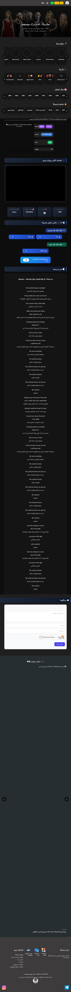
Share (14, 212)
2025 (63, 110)
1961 (30, 95)
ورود (62, 3)
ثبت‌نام (56, 3)
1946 (57, 95)
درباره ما (21, 962)
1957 (43, 95)
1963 (16, 95)
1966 (9, 95)
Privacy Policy (19, 955)
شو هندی (29, 110)
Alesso (41, 126)
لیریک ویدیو (11, 110)
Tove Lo (49, 126)
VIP (52, 3)
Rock (50, 110)
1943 (63, 95)
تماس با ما (20, 960)
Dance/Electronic (46, 134)
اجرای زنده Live (40, 110)
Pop (57, 110)
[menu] (47, 3)
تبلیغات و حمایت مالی (17, 957)
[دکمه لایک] (44, 213)
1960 (36, 95)
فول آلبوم (20, 110)
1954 (50, 95)
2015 (50, 142)
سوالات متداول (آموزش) (16, 967)
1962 (23, 95)
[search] (43, 3)
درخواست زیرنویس (18, 965)
